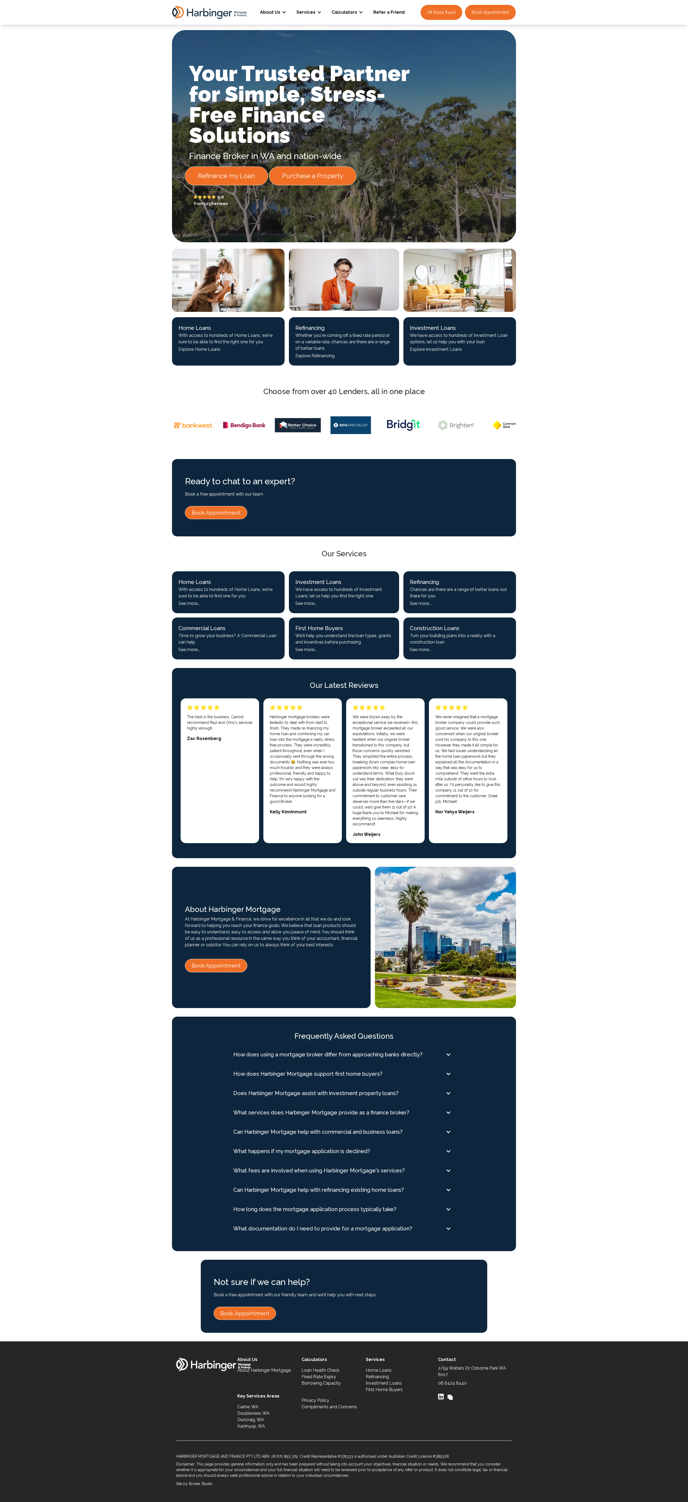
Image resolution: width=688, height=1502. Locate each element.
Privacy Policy (315, 1400)
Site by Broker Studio (194, 1484)
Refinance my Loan (226, 176)
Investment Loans (384, 1383)
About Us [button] (270, 12)
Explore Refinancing (315, 355)
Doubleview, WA (253, 1413)
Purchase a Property (312, 176)
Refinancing (377, 1376)
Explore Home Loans (199, 349)
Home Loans (379, 1370)
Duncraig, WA (250, 1419)
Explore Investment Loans (436, 349)
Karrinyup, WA (251, 1426)
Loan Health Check (320, 1370)
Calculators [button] (344, 12)
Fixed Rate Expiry (319, 1376)
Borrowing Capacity (321, 1383)
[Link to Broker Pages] (450, 1396)
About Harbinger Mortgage (264, 1370)
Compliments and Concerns (329, 1406)
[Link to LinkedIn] (441, 1396)
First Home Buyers (384, 1389)
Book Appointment (490, 12)
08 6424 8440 (441, 12)
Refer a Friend (389, 12)
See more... (189, 603)
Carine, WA (248, 1406)
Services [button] (306, 12)
